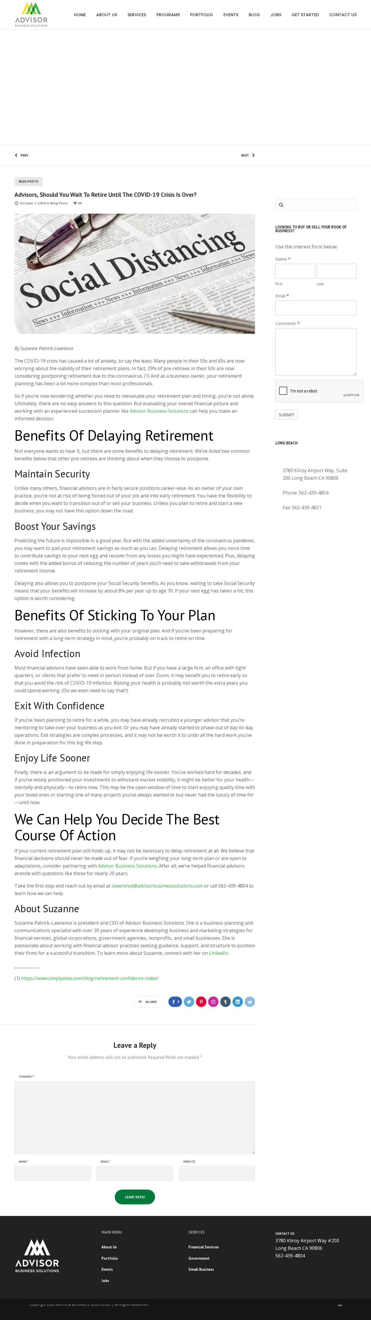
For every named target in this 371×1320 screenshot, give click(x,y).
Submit (286, 414)
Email (105, 1161)
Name (23, 1161)
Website (189, 1161)
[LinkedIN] (340, 1304)
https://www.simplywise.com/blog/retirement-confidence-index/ (90, 978)
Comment (27, 1076)
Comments (287, 323)
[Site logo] (31, 14)
